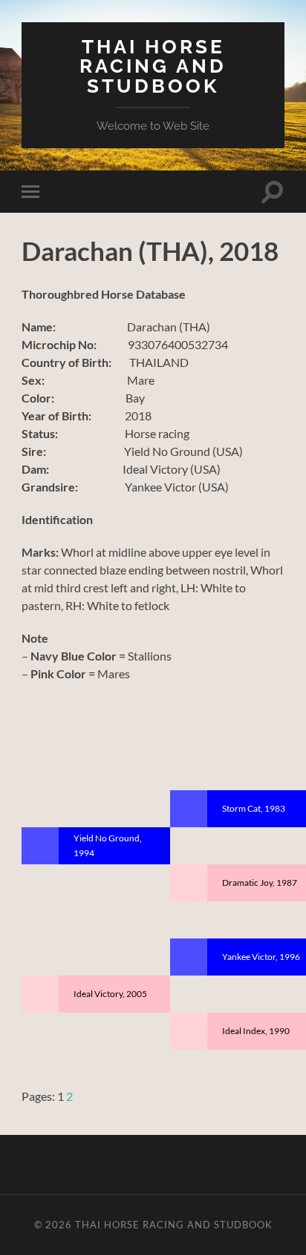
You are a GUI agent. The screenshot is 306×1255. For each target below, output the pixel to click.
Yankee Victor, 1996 (261, 956)
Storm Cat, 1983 (253, 808)
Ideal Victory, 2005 (110, 993)
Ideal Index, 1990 (256, 1030)
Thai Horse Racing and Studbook (153, 66)
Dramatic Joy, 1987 (259, 882)
